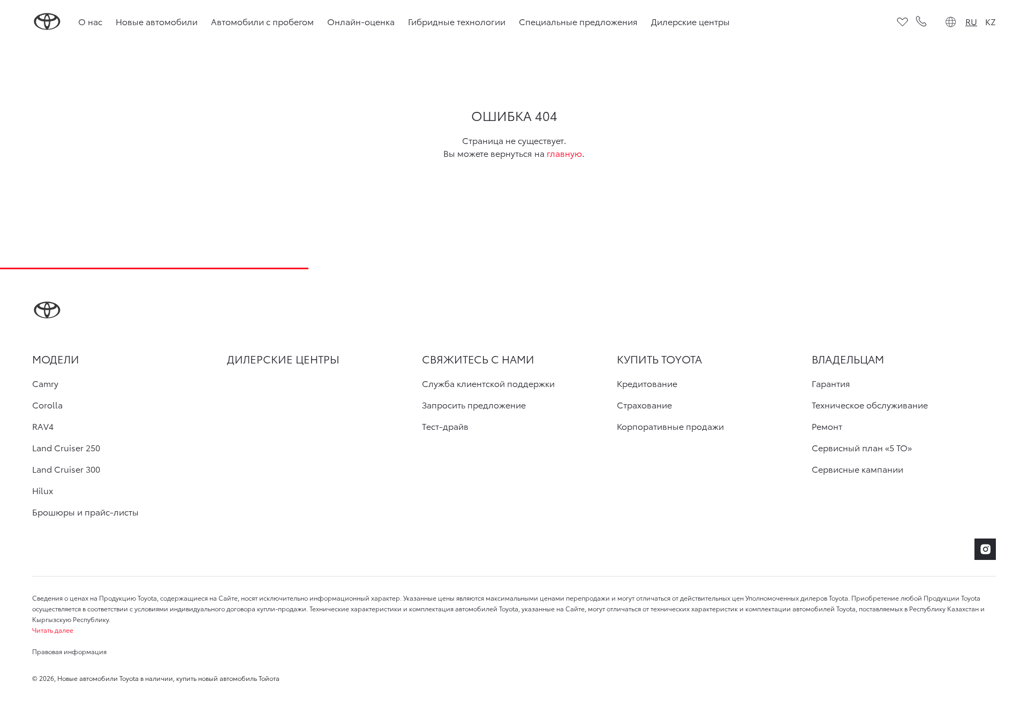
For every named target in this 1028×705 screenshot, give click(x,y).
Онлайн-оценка (361, 21)
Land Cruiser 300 (66, 469)
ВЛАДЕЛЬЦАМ (848, 358)
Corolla (47, 404)
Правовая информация (69, 651)
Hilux (42, 490)
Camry (45, 383)
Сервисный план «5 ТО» (862, 447)
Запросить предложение (474, 404)
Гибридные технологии (456, 21)
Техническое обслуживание (870, 404)
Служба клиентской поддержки (488, 383)
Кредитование (647, 383)
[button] (514, 630)
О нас (90, 21)
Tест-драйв (445, 426)
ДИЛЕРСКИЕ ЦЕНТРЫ (283, 358)
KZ (990, 21)
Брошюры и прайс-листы (85, 511)
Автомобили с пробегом (262, 21)
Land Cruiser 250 (66, 447)
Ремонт (827, 426)
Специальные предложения (578, 21)
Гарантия (831, 383)
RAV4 (43, 426)
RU (971, 21)
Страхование (644, 404)
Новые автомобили (157, 21)
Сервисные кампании (857, 469)
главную (564, 153)
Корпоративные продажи (670, 426)
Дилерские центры (690, 21)
